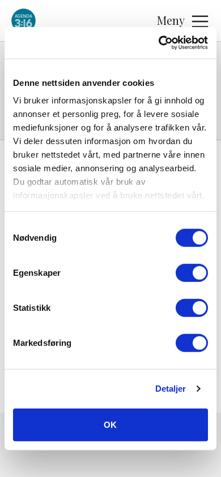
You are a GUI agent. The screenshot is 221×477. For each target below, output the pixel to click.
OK (110, 424)
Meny (171, 20)
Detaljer (170, 388)
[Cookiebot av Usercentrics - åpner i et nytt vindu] (159, 43)
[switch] (192, 272)
